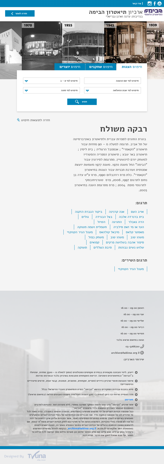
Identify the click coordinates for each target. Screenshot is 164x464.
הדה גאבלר (136, 222)
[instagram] (149, 3)
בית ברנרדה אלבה (131, 216)
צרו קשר (136, 3)
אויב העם (137, 211)
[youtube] (159, 3)
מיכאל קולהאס (109, 232)
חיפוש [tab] (132, 66)
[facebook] (154, 3)
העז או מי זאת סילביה (128, 227)
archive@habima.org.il (125, 353)
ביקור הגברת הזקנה (88, 211)
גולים (85, 216)
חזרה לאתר (21, 13)
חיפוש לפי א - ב (69, 80)
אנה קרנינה (116, 211)
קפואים (94, 242)
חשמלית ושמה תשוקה (92, 227)
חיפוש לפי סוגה (69, 90)
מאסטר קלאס (135, 232)
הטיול (101, 222)
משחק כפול (96, 237)
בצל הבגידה (103, 216)
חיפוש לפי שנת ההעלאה (126, 90)
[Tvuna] (84, 456)
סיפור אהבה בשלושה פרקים (125, 242)
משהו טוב (137, 237)
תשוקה (82, 247)
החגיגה (117, 222)
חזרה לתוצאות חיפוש (35, 120)
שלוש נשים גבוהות (131, 247)
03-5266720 (132, 346)
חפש (84, 101)
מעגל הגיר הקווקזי (80, 232)
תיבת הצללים (103, 247)
